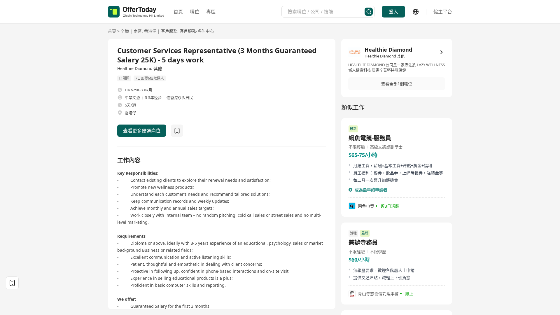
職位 (194, 11)
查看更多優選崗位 (141, 130)
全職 (125, 31)
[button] (396, 83)
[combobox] (326, 11)
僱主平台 (442, 11)
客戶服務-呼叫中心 (197, 31)
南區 (138, 31)
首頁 (178, 11)
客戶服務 (169, 31)
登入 (393, 11)
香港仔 (150, 31)
